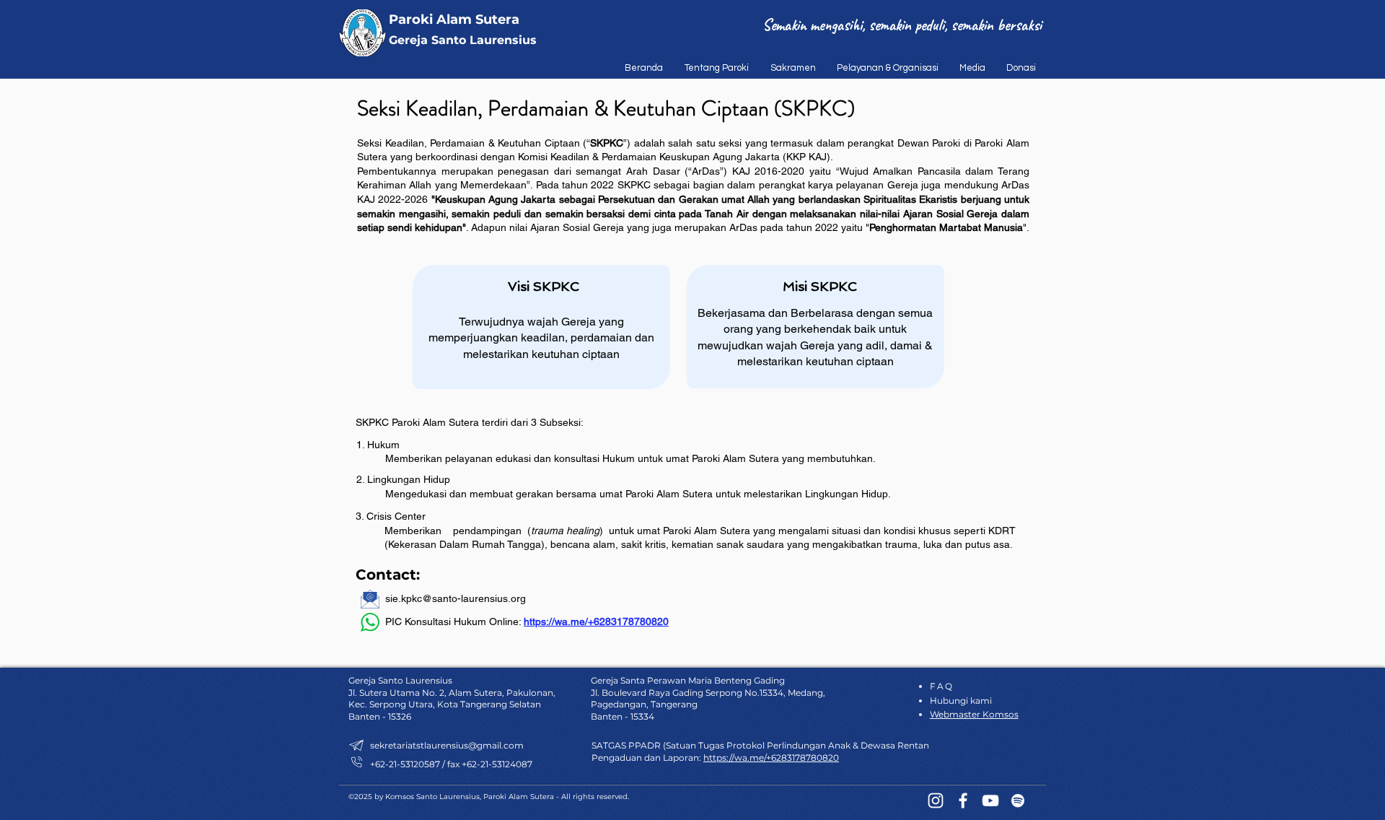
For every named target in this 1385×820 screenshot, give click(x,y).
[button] (713, 68)
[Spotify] (1018, 800)
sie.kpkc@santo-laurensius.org (455, 598)
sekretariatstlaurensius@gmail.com (447, 745)
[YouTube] (990, 800)
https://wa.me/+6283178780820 (596, 621)
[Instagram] (935, 800)
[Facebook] (963, 800)
